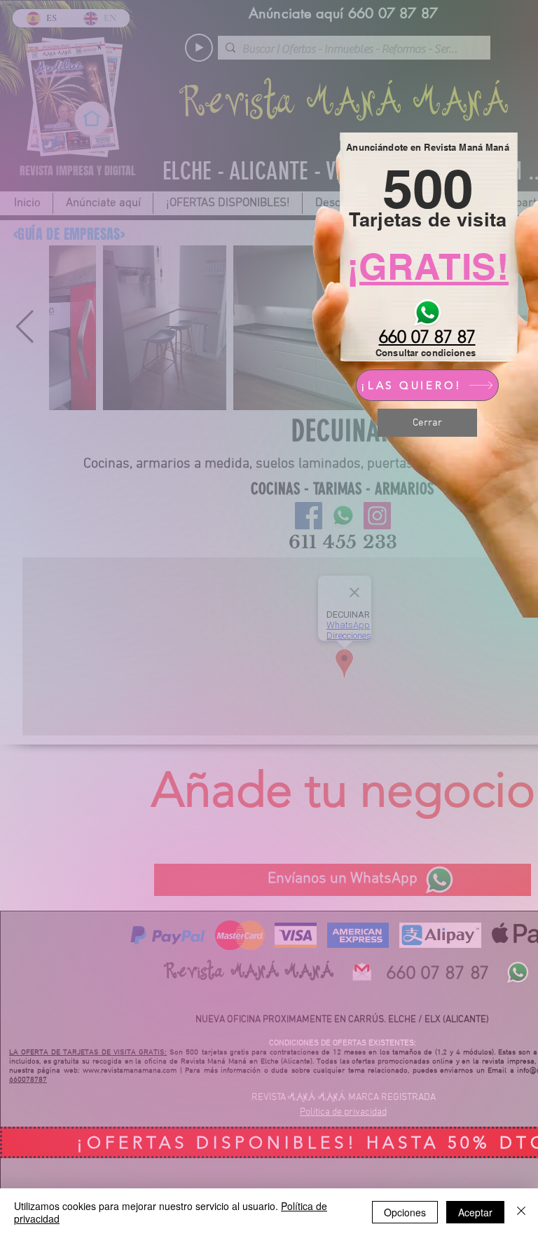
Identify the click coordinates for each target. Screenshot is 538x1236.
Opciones (405, 1212)
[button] (427, 423)
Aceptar (475, 1212)
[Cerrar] (521, 1212)
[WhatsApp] (427, 313)
